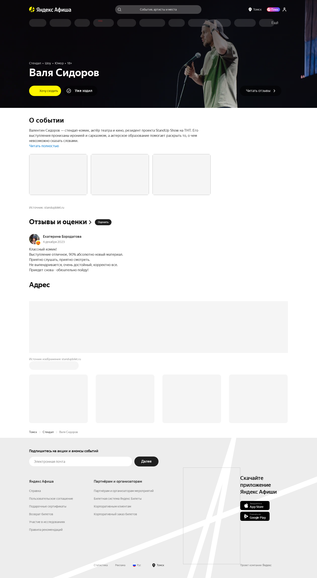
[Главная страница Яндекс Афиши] (32, 9)
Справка (35, 491)
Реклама (120, 565)
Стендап (48, 432)
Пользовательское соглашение (51, 498)
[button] (275, 23)
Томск (33, 432)
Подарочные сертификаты (47, 506)
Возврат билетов (41, 514)
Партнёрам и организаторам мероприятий (124, 491)
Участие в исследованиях (47, 522)
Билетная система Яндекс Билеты (118, 498)
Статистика (101, 565)
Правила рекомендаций (46, 529)
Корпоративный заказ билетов (115, 514)
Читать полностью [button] (44, 146)
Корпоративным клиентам (112, 506)
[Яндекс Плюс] (273, 9)
